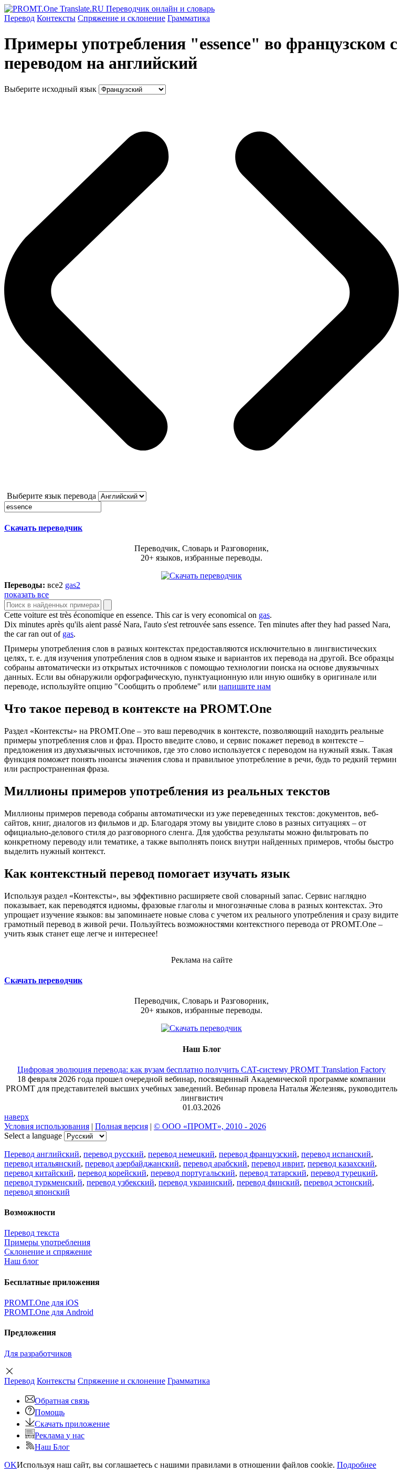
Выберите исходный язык (50, 89)
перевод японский (37, 1191)
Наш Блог (52, 1447)
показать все (26, 594)
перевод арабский (215, 1163)
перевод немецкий (181, 1154)
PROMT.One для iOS (41, 1302)
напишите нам (245, 686)
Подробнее (356, 1464)
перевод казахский (341, 1163)
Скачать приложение (72, 1423)
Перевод (19, 18)
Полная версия (121, 1126)
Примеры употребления (47, 1242)
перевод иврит (277, 1163)
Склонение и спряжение (48, 1251)
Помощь (50, 1412)
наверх (16, 1116)
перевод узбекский (120, 1182)
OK (10, 1464)
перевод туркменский (43, 1182)
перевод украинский (195, 1182)
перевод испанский (336, 1154)
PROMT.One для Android (48, 1312)
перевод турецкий (343, 1172)
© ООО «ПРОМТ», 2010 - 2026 (210, 1126)
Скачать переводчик (43, 527)
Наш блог (21, 1261)
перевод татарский (272, 1172)
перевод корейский (112, 1172)
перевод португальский (193, 1172)
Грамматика (188, 18)
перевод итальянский (42, 1163)
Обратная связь (62, 1400)
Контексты (56, 18)
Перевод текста (31, 1232)
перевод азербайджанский (132, 1163)
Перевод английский (41, 1154)
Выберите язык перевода (51, 495)
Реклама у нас (59, 1435)
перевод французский (258, 1154)
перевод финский (268, 1182)
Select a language (33, 1135)
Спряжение (121, 18)
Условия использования (46, 1126)
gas (264, 614)
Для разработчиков (38, 1353)
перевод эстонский (338, 1182)
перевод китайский (38, 1172)
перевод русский (113, 1154)
